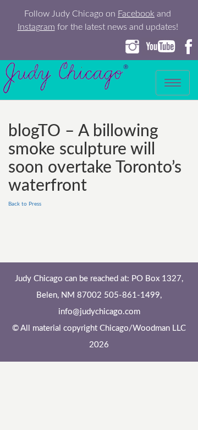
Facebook (136, 13)
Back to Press (24, 204)
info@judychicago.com (99, 312)
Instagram (36, 27)
